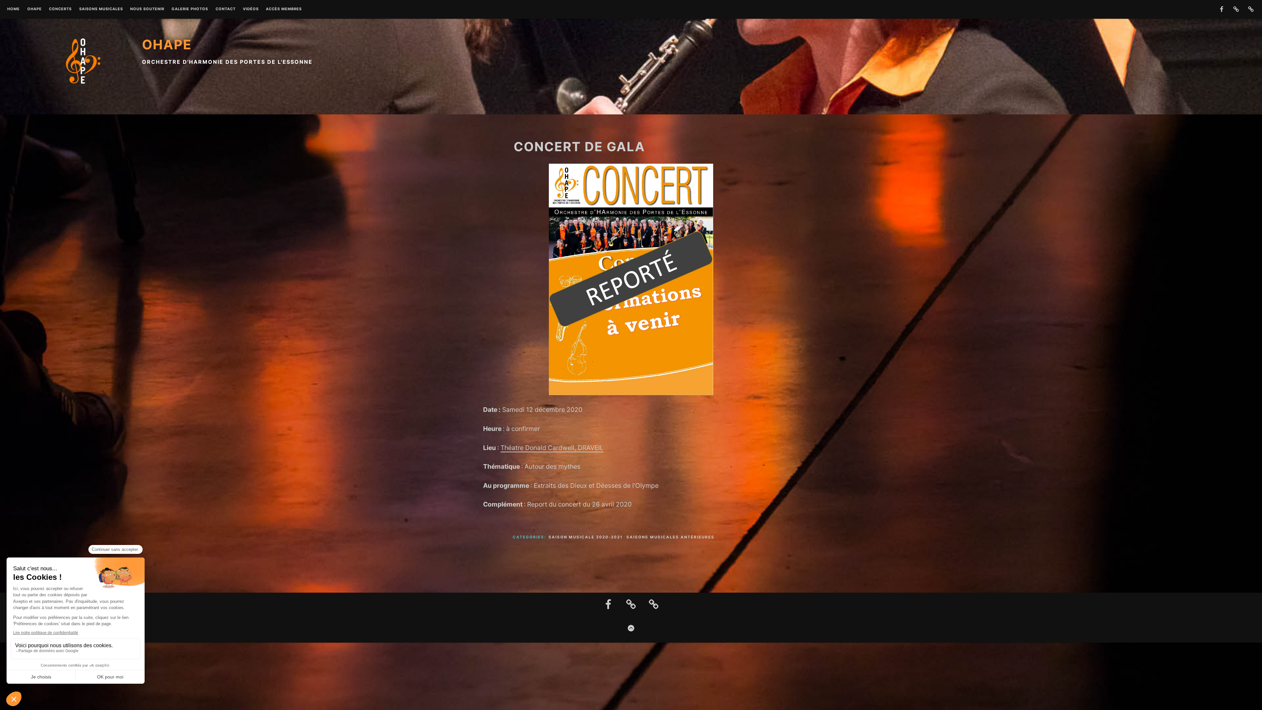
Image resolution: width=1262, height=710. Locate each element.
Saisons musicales (101, 9)
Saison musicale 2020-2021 (586, 537)
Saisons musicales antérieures (670, 537)
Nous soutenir (147, 9)
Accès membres (284, 9)
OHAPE (34, 9)
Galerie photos (190, 9)
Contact (226, 9)
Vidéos (251, 9)
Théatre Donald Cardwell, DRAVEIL (552, 448)
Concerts (60, 9)
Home (13, 9)
